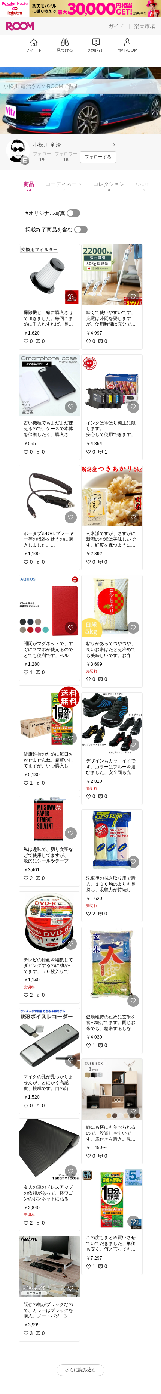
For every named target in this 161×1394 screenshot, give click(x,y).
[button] (18, 150)
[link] (49, 274)
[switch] (73, 213)
